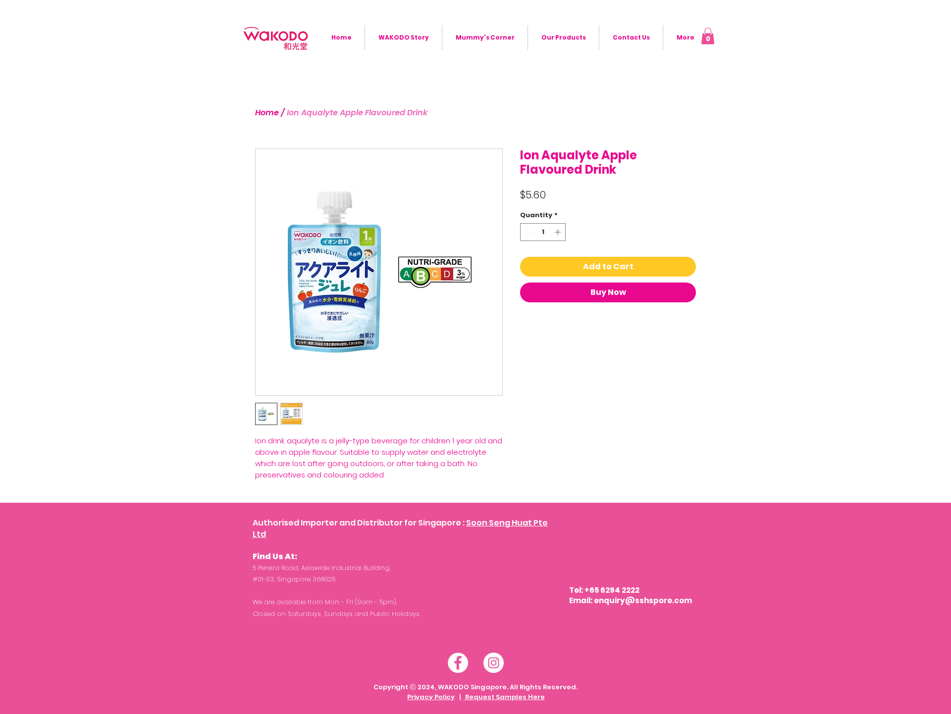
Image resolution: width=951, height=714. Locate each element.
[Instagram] (493, 663)
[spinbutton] (543, 232)
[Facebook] (458, 663)
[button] (708, 36)
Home (267, 112)
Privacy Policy (431, 697)
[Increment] (559, 232)
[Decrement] (527, 232)
